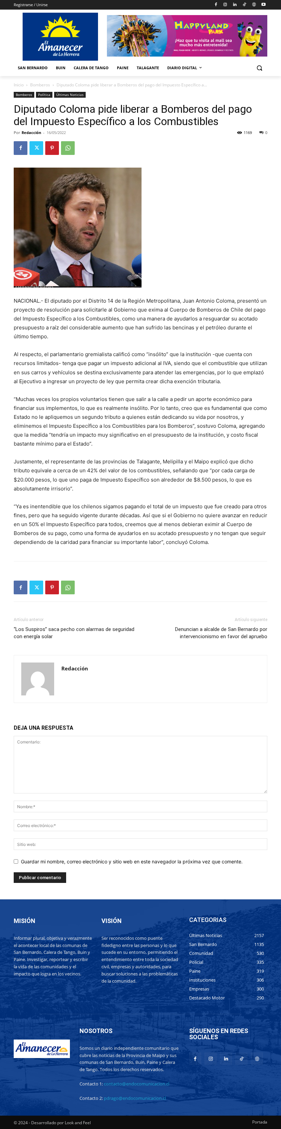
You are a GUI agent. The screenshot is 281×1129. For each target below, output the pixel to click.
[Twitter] (36, 148)
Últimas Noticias (70, 94)
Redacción (31, 132)
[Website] (254, 5)
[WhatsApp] (68, 148)
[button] (259, 68)
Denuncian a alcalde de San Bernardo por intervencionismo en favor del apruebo (221, 633)
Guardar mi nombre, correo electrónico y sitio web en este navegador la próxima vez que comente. (132, 861)
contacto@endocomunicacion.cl (136, 1084)
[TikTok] (244, 5)
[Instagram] (225, 5)
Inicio (19, 85)
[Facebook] (216, 5)
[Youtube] (263, 5)
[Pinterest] (52, 148)
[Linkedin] (235, 5)
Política (44, 94)
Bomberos (40, 85)
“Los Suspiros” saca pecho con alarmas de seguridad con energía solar (74, 633)
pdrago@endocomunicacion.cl (135, 1098)
